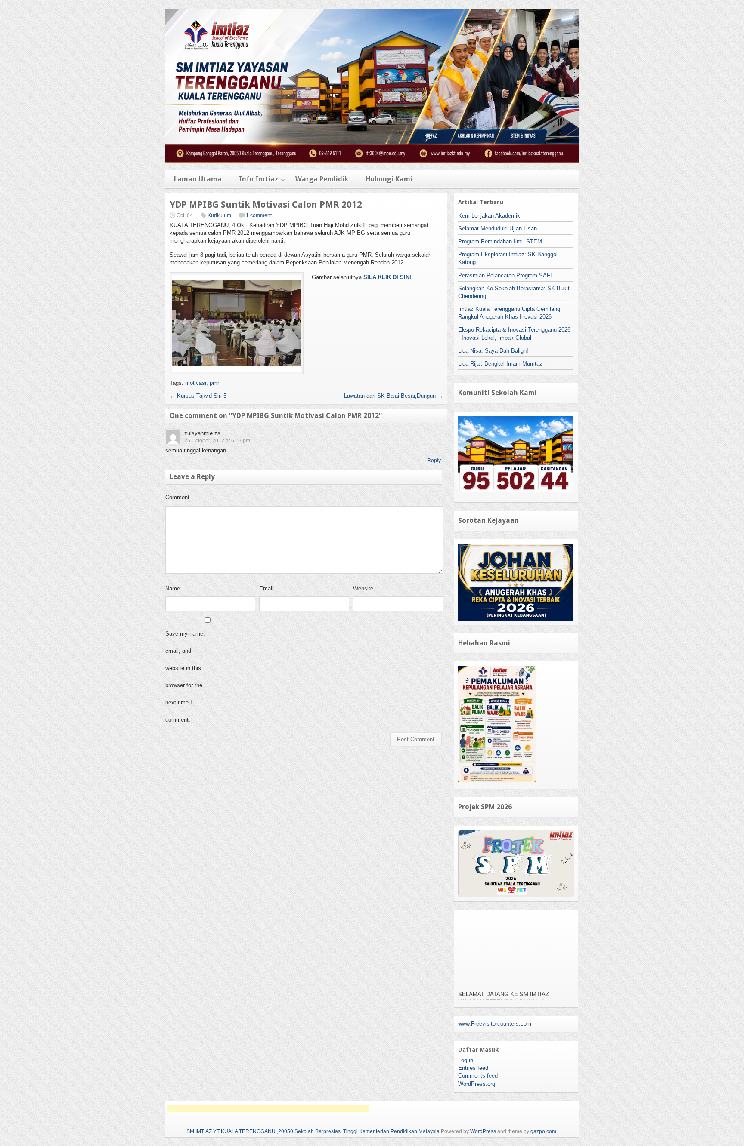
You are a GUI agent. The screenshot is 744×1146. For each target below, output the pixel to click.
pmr (214, 383)
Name (172, 588)
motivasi (195, 383)
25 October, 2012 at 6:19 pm (217, 441)
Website (363, 588)
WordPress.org (476, 1084)
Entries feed (473, 1068)
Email (266, 588)
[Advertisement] (268, 1108)
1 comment (259, 215)
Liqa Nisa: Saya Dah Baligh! (493, 350)
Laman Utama (198, 179)
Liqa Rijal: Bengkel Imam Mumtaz (500, 363)
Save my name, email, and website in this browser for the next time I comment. (185, 676)
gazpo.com (543, 1131)
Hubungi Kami (389, 179)
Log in (465, 1060)
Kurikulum (219, 215)
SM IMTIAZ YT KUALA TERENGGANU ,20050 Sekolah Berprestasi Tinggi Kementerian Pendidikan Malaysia (313, 1131)
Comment (177, 497)
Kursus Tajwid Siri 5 (198, 396)
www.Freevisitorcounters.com (494, 1023)
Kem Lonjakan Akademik (489, 215)
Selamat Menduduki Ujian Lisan (497, 228)
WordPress (483, 1131)
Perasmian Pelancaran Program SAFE (506, 275)
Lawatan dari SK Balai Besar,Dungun (393, 396)
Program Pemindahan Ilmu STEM (500, 241)
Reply (434, 461)
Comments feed (478, 1075)
